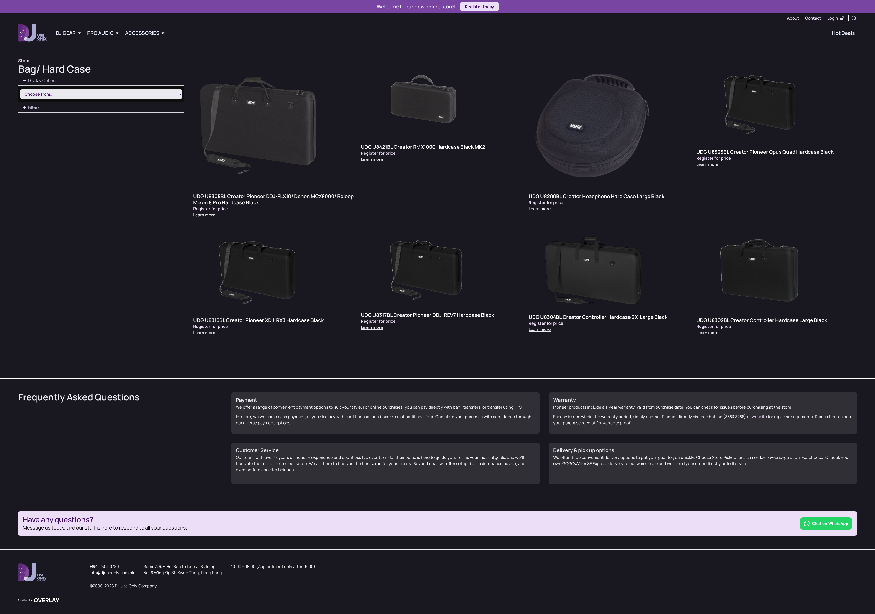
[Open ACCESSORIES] (162, 33)
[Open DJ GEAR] (79, 33)
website (759, 416)
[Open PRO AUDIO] (117, 33)
